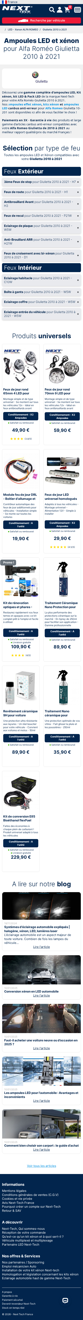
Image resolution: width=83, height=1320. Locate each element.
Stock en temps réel (13, 1307)
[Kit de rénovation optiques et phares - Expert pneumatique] (20, 579)
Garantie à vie (10, 1295)
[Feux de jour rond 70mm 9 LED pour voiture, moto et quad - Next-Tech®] (62, 365)
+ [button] (41, 182)
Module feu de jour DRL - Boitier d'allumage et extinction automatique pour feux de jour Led (20, 501)
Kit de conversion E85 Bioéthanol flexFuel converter (19, 820)
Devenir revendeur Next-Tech (18, 1303)
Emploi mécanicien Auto (19, 1266)
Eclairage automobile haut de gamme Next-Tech (36, 1278)
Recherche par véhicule (47, 20)
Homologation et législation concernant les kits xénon (40, 1274)
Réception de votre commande (24, 1232)
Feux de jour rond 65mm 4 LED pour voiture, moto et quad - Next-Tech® (19, 395)
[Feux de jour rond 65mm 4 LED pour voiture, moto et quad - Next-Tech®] (20, 365)
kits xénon (51, 104)
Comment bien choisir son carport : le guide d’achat (41, 1145)
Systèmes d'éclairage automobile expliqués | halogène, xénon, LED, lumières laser (37, 929)
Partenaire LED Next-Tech (20, 1244)
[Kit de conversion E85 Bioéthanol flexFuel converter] (20, 792)
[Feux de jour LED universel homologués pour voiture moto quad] (62, 471)
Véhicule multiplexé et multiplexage (27, 1240)
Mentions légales (14, 1191)
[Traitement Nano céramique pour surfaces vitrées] (62, 687)
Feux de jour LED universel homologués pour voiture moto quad (62, 498)
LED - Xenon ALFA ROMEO (23, 29)
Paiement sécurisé (12, 1299)
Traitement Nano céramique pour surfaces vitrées (57, 715)
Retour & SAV (11, 1211)
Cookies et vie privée (17, 1199)
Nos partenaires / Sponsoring (23, 1262)
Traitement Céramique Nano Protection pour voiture (61, 607)
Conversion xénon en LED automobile (31, 991)
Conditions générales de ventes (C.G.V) (30, 1195)
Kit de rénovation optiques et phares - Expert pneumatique (18, 607)
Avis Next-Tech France (18, 1203)
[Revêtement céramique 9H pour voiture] (20, 687)
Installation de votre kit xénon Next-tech (30, 1270)
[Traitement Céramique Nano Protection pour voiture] (62, 579)
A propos (7, 1291)
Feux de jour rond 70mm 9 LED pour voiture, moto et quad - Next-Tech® (61, 395)
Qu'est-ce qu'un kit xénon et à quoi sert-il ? (33, 1236)
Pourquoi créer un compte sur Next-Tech (31, 1206)
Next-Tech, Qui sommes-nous (23, 1229)
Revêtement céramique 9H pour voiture (20, 713)
